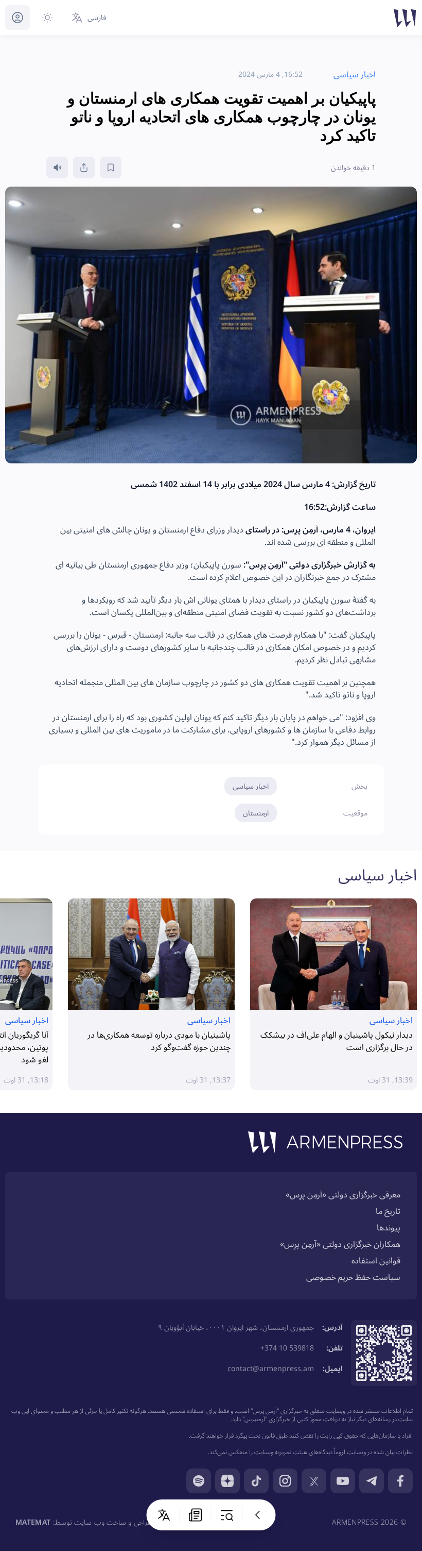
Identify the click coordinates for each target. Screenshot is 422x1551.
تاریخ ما (388, 1210)
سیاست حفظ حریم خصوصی (353, 1276)
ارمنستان (256, 813)
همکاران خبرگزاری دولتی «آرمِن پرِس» (340, 1243)
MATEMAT (32, 1522)
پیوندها (388, 1227)
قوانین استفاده (375, 1260)
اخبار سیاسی (251, 786)
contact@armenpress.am (270, 1368)
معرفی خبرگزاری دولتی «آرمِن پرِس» (343, 1194)
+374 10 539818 (287, 1348)
